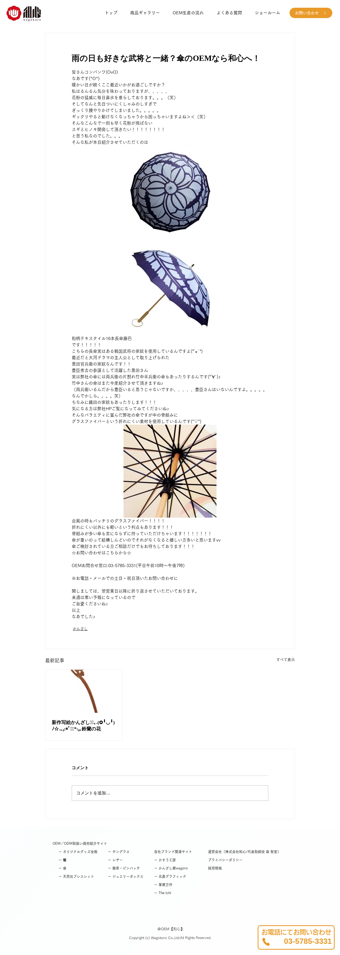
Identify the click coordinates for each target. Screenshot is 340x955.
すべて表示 (285, 659)
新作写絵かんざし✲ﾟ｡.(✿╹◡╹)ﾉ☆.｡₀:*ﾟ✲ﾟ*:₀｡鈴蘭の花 (83, 725)
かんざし (80, 629)
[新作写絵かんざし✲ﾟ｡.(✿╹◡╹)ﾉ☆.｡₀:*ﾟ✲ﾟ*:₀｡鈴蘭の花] (83, 691)
